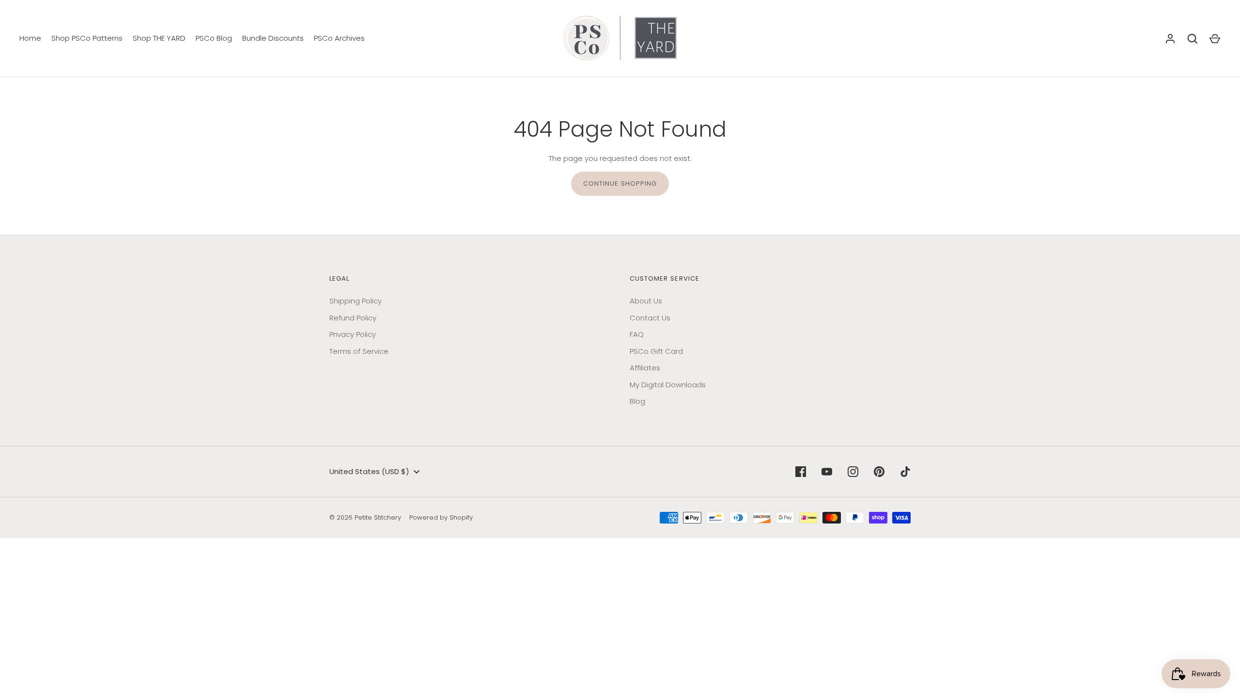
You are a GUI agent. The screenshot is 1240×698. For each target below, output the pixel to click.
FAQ (637, 334)
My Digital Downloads (668, 385)
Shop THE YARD (159, 38)
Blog (637, 401)
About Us (646, 301)
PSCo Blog (214, 38)
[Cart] (1214, 38)
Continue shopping (620, 183)
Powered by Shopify (441, 517)
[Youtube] (826, 471)
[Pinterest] (879, 471)
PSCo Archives (339, 38)
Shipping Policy (355, 301)
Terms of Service (358, 351)
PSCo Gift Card (656, 351)
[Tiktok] (905, 471)
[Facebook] (800, 471)
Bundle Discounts (273, 38)
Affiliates (645, 368)
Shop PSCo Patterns (87, 38)
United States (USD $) (369, 471)
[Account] (1170, 38)
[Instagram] (853, 471)
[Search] (1192, 38)
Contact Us (650, 318)
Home (30, 38)
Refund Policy (352, 318)
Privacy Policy (352, 334)
